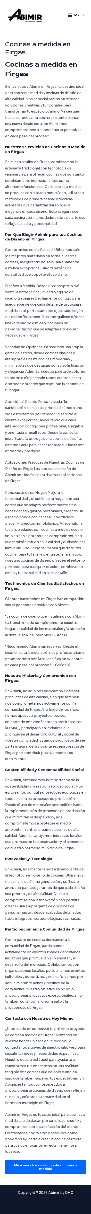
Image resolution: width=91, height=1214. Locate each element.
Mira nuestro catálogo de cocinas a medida (45, 1167)
